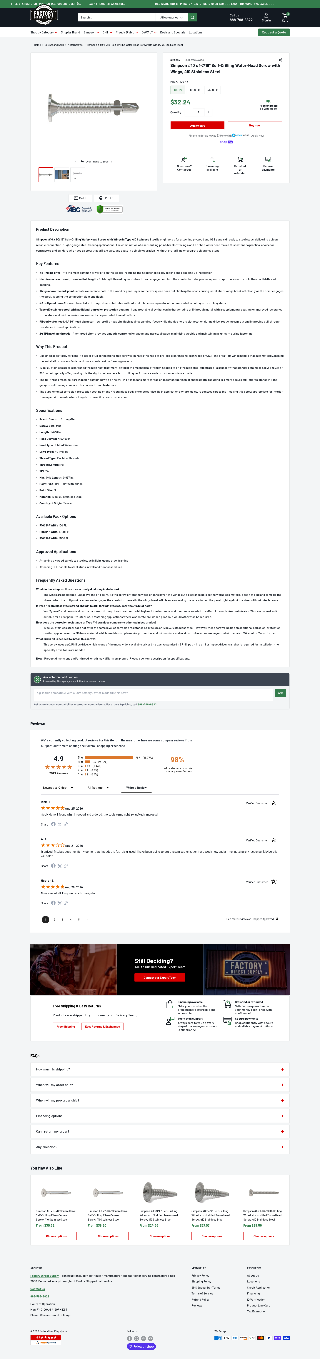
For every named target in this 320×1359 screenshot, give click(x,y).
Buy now (255, 125)
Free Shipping (66, 1026)
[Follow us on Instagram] (136, 1338)
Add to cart (197, 125)
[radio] (118, 757)
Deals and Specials (172, 32)
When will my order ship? (54, 1085)
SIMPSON (175, 60)
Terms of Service (202, 1293)
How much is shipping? (53, 1069)
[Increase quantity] (208, 112)
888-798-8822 (241, 17)
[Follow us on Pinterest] (143, 1338)
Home (37, 45)
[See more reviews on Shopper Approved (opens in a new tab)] (66, 824)
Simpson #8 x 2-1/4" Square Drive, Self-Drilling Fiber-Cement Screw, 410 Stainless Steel (108, 1215)
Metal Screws (75, 45)
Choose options (56, 1236)
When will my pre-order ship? (57, 1100)
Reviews (196, 1305)
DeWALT (147, 32)
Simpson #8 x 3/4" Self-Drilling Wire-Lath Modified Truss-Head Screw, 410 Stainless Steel (210, 1215)
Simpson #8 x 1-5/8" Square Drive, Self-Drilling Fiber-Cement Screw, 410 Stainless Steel (56, 1215)
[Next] (289, 1210)
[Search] (192, 17)
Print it (109, 198)
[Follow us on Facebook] (129, 1338)
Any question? (46, 1147)
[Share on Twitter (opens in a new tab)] (59, 824)
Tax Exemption (256, 1311)
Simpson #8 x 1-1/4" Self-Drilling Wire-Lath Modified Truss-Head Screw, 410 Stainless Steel (262, 1215)
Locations (195, 32)
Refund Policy (200, 1299)
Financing (253, 1293)
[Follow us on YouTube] (150, 1338)
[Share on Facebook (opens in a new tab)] (53, 824)
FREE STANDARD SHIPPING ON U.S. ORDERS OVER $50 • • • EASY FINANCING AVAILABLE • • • (71, 3)
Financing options (49, 1116)
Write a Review (136, 787)
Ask (280, 692)
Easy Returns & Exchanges (102, 1026)
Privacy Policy (200, 1275)
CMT (106, 32)
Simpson (89, 32)
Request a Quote (274, 32)
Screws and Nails (54, 45)
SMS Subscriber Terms (205, 1287)
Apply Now (257, 135)
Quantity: (176, 112)
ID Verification (256, 1299)
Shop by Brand (70, 32)
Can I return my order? (52, 1131)
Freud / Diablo (125, 32)
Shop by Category (42, 32)
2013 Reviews (62, 773)
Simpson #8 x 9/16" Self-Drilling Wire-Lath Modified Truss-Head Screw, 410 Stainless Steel (159, 1215)
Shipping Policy (201, 1281)
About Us (253, 1275)
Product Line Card (258, 1305)
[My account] (266, 15)
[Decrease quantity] (189, 112)
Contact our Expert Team (160, 977)
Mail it (82, 198)
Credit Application (259, 1287)
